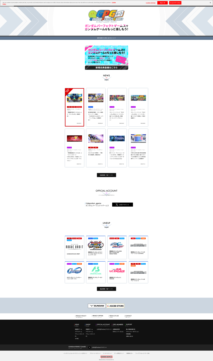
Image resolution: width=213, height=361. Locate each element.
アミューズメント (79, 334)
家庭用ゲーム (78, 329)
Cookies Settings (151, 3)
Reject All (162, 3)
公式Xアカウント (124, 205)
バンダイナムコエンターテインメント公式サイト (75, 353)
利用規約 (128, 334)
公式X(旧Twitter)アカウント (104, 329)
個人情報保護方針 (130, 329)
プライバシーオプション (132, 331)
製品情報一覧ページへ (106, 289)
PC (75, 336)
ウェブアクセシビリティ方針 (142, 353)
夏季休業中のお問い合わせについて (106, 38)
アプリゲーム (78, 331)
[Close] (210, 2)
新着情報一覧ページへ (106, 175)
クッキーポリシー (107, 353)
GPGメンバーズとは (118, 331)
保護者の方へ (129, 353)
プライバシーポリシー (95, 353)
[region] (106, 3)
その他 (76, 338)
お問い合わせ (129, 336)
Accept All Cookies (175, 3)
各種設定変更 (116, 329)
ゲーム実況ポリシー (119, 353)
